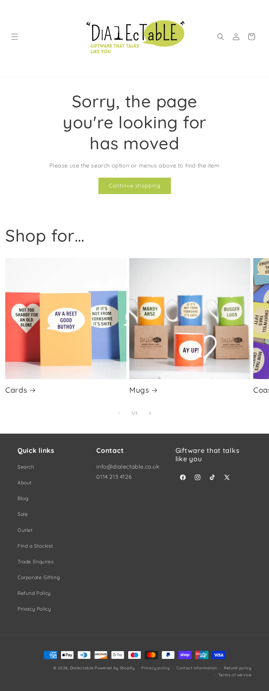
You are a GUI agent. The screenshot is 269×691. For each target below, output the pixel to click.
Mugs (139, 389)
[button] (14, 36)
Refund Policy (34, 593)
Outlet (25, 530)
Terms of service (234, 674)
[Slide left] (119, 413)
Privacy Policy (34, 609)
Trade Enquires (36, 561)
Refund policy (237, 667)
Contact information (197, 667)
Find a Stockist (35, 546)
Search (26, 467)
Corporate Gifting (39, 577)
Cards (16, 389)
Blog (23, 498)
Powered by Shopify (115, 667)
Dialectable (82, 667)
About (25, 482)
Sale (23, 514)
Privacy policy (155, 667)
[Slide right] (150, 413)
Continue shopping (134, 185)
